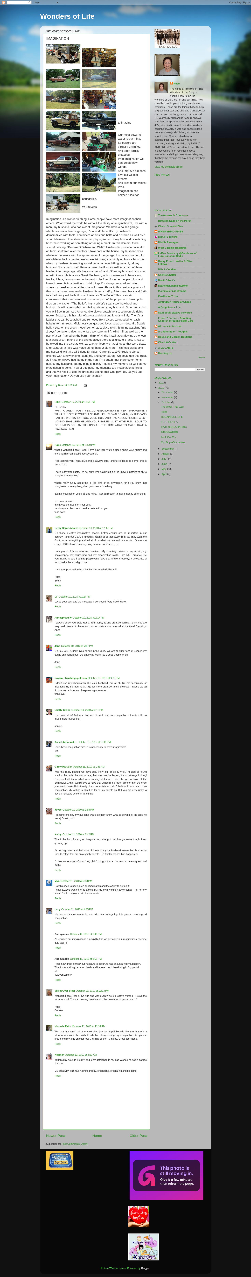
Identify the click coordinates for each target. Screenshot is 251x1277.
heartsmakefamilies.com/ (173, 285)
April (164, 474)
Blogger (145, 1268)
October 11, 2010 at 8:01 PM (86, 958)
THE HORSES (169, 422)
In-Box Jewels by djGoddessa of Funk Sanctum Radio (177, 254)
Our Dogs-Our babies (173, 442)
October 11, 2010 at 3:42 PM (78, 834)
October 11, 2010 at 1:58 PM (78, 809)
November (168, 397)
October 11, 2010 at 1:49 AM (89, 766)
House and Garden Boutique (175, 336)
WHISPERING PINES (170, 231)
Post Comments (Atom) (74, 1143)
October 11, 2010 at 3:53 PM (76, 880)
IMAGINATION (169, 432)
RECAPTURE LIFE (172, 416)
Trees (164, 411)
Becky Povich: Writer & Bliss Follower (175, 262)
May (164, 468)
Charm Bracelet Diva (170, 226)
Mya (56, 880)
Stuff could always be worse (175, 312)
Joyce (57, 809)
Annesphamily (63, 617)
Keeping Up (165, 353)
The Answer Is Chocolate (173, 215)
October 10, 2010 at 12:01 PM (78, 401)
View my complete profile (169, 166)
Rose (176, 83)
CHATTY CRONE (168, 237)
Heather (59, 1054)
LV (56, 596)
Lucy (57, 909)
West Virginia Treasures (172, 247)
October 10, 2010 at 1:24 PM (74, 596)
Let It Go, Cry (168, 437)
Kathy (57, 834)
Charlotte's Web (167, 342)
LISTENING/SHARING (174, 426)
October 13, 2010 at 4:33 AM (81, 1054)
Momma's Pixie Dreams (172, 290)
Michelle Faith (62, 1026)
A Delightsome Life (169, 307)
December (168, 392)
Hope (57, 444)
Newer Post (55, 1136)
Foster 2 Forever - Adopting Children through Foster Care (175, 319)
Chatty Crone (62, 709)
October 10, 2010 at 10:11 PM (94, 742)
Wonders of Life (67, 16)
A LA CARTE (165, 347)
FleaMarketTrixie (168, 296)
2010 (161, 387)
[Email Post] (85, 385)
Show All (201, 357)
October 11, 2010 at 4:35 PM (77, 909)
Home (97, 1136)
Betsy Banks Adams (66, 528)
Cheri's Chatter (167, 274)
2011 (161, 382)
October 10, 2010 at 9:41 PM (87, 709)
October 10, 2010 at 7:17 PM (77, 645)
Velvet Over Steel (64, 990)
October (166, 402)
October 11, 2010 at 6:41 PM (86, 934)
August (166, 453)
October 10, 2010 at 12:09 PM (78, 444)
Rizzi (57, 401)
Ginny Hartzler (63, 766)
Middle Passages (168, 242)
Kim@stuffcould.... (65, 742)
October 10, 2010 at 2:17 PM (88, 617)
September (168, 448)
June (165, 463)
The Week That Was (172, 406)
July (164, 458)
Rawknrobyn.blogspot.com (70, 678)
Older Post (138, 1136)
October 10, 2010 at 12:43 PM (96, 528)
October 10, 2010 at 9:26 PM (104, 678)
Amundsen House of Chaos (174, 301)
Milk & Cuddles (167, 269)
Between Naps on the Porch (174, 220)
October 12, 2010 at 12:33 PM (92, 990)
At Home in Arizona (169, 326)
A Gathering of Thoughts (173, 331)
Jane (57, 645)
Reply (57, 433)
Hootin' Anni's (166, 280)
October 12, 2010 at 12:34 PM (88, 1026)
